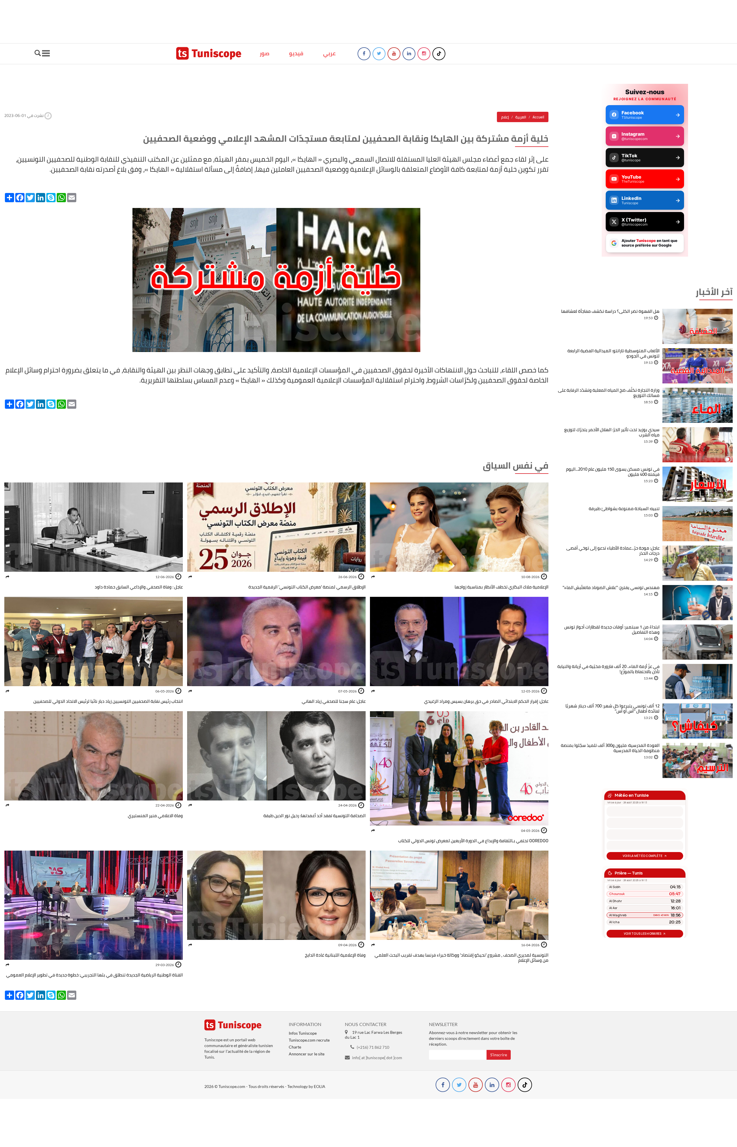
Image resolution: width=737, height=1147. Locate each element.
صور (264, 53)
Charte (295, 1046)
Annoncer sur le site (306, 1053)
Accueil (538, 116)
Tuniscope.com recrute (309, 1040)
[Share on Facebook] (373, 576)
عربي (329, 53)
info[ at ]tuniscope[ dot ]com (377, 1057)
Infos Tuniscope (303, 1033)
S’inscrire (498, 1054)
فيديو (296, 53)
